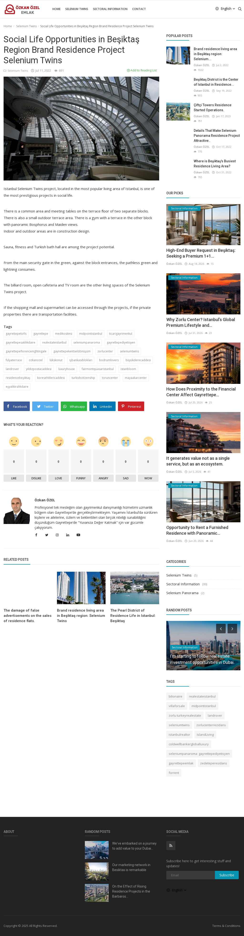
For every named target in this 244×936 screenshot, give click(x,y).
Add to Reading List (143, 70)
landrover (12, 369)
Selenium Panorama (182, 592)
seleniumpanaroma (86, 342)
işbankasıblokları (80, 360)
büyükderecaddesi (138, 360)
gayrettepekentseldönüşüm (72, 351)
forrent (174, 773)
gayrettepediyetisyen (121, 342)
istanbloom (128, 369)
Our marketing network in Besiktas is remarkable (131, 867)
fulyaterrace (14, 360)
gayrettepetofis (16, 334)
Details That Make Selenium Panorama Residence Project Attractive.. (217, 136)
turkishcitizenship (83, 378)
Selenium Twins (76, 9)
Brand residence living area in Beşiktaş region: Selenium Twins (81, 615)
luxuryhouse (66, 369)
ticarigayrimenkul (120, 334)
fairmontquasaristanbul (98, 369)
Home (56, 9)
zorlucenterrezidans (211, 725)
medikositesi (63, 334)
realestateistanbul (54, 342)
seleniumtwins (129, 351)
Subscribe (226, 875)
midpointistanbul (90, 334)
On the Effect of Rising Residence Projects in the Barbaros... (131, 891)
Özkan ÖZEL (45, 500)
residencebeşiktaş (18, 378)
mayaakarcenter (136, 378)
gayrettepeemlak (181, 763)
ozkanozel (36, 360)
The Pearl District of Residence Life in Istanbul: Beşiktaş (133, 615)
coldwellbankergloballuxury (189, 744)
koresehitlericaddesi (51, 378)
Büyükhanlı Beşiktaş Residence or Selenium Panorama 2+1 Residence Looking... (201, 656)
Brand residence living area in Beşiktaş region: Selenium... (215, 54)
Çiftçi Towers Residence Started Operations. (212, 107)
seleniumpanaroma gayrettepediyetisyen (199, 753)
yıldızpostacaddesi (38, 369)
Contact (139, 9)
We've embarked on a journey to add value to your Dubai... (134, 845)
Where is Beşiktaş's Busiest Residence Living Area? (215, 163)
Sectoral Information (110, 9)
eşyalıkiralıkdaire (17, 387)
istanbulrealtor (179, 734)
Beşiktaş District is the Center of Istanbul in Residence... (216, 82)
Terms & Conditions (226, 926)
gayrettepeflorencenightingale (26, 351)
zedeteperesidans (213, 763)
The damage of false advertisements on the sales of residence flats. (27, 615)
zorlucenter (105, 351)
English (226, 8)
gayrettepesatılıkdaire (20, 342)
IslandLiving (205, 734)
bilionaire (175, 696)
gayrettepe (40, 334)
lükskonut (56, 360)
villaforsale (177, 706)
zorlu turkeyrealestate (185, 715)
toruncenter (110, 378)
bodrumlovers (109, 360)
